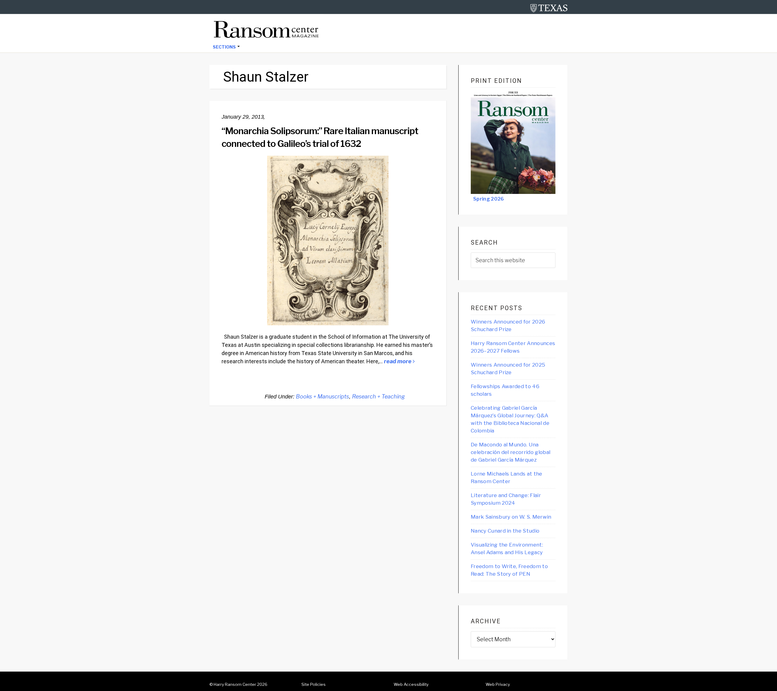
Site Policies (313, 684)
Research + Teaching (378, 396)
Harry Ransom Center (235, 684)
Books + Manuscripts (322, 396)
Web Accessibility (411, 684)
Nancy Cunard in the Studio (505, 531)
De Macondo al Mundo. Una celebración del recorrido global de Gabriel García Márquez (510, 452)
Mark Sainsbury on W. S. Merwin (511, 517)
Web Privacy (498, 684)
